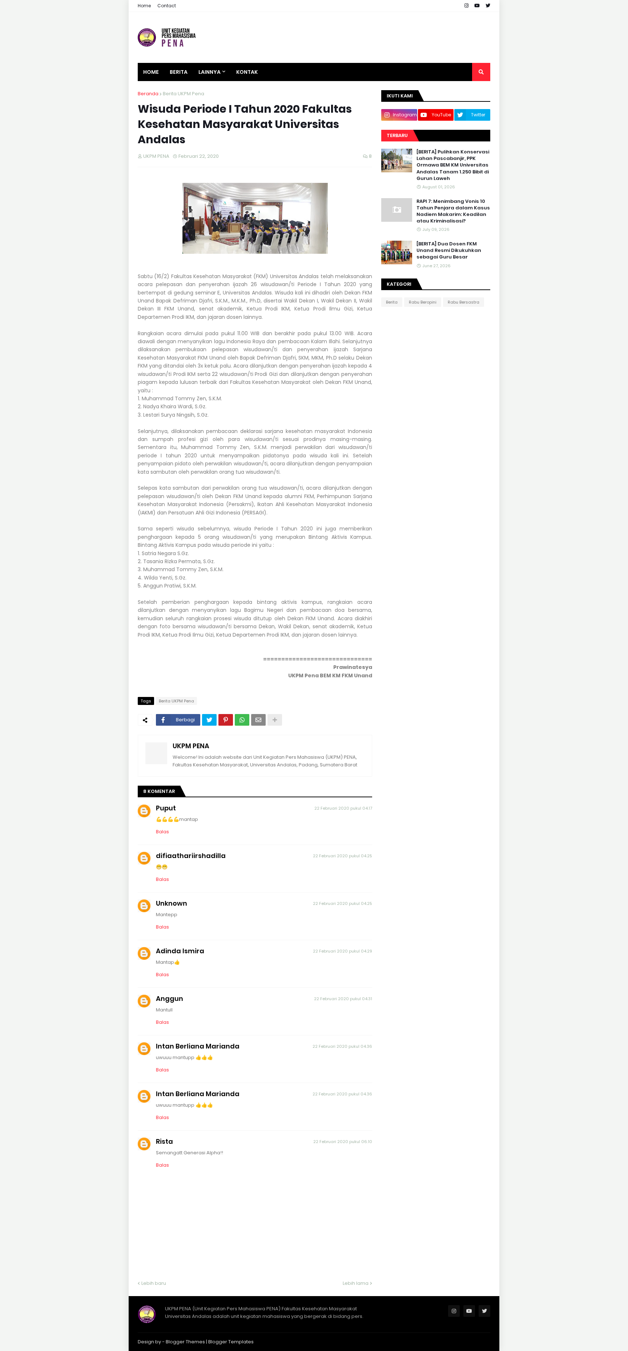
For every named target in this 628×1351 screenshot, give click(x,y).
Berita (392, 302)
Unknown (171, 903)
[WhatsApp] (242, 720)
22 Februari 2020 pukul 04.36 (342, 1046)
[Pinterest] (225, 720)
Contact (166, 6)
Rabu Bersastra (463, 302)
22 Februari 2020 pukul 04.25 (342, 856)
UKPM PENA (191, 745)
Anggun (169, 998)
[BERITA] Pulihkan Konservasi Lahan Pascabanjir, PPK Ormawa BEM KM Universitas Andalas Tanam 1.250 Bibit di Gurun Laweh (452, 165)
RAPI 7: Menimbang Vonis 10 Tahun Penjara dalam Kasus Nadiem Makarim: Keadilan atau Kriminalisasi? (453, 211)
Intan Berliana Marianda (197, 1046)
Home (144, 6)
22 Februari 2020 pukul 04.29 (342, 951)
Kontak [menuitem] (247, 72)
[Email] (258, 720)
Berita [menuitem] (179, 72)
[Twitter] (209, 720)
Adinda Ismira (180, 950)
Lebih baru (153, 1283)
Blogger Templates (231, 1341)
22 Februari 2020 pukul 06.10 (342, 1141)
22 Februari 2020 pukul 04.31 (343, 999)
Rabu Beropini (422, 302)
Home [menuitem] (151, 72)
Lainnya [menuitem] (209, 72)
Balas (162, 832)
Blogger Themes (185, 1341)
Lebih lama (356, 1283)
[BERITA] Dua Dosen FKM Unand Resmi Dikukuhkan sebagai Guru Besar (448, 250)
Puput (166, 808)
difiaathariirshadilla (191, 855)
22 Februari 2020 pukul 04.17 (343, 808)
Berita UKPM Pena (183, 93)
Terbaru (397, 135)
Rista (164, 1141)
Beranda (148, 93)
